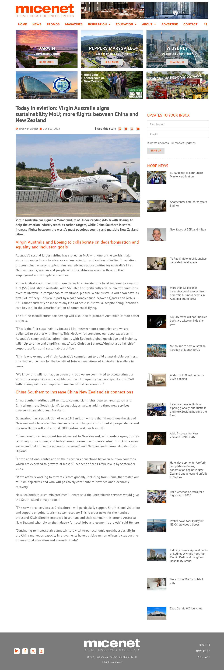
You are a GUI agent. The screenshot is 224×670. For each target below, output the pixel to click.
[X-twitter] (33, 651)
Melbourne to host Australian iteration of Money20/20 (188, 347)
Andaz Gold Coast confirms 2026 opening (187, 377)
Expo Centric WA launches (186, 608)
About (147, 24)
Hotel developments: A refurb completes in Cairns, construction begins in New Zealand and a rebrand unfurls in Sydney (188, 470)
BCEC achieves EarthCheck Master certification (186, 174)
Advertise (170, 24)
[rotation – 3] (177, 97)
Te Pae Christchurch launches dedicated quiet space (188, 260)
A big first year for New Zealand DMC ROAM (184, 435)
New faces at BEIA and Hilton (188, 229)
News (37, 24)
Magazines (74, 24)
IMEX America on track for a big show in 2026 (187, 493)
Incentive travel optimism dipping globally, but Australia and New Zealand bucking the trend (188, 410)
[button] (206, 24)
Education (124, 24)
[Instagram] (41, 651)
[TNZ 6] (112, 97)
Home (22, 24)
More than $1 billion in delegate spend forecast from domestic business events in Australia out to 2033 (188, 293)
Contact (190, 24)
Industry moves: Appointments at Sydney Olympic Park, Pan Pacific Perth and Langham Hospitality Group (189, 556)
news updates (159, 143)
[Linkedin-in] (17, 651)
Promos (53, 24)
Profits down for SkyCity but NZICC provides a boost (187, 522)
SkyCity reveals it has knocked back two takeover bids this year (188, 320)
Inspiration (97, 24)
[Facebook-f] (25, 651)
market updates (185, 143)
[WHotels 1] (144, 18)
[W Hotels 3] (47, 97)
